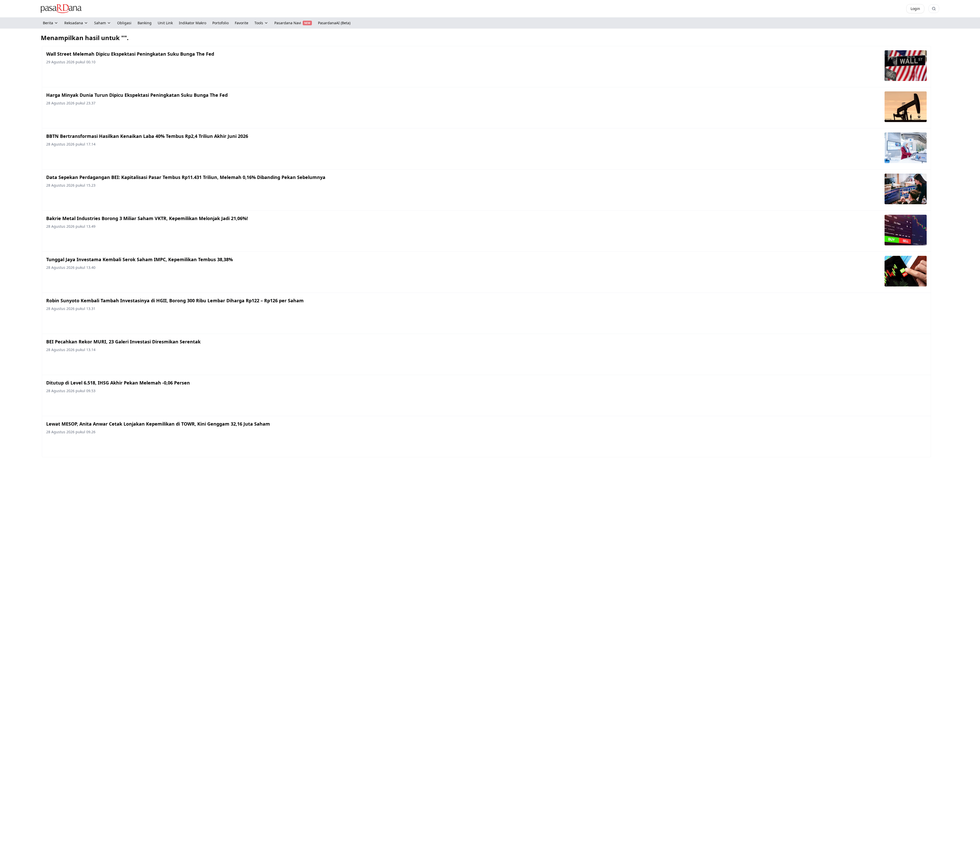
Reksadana (73, 22)
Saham (100, 22)
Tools (258, 22)
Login (915, 8)
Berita (48, 22)
